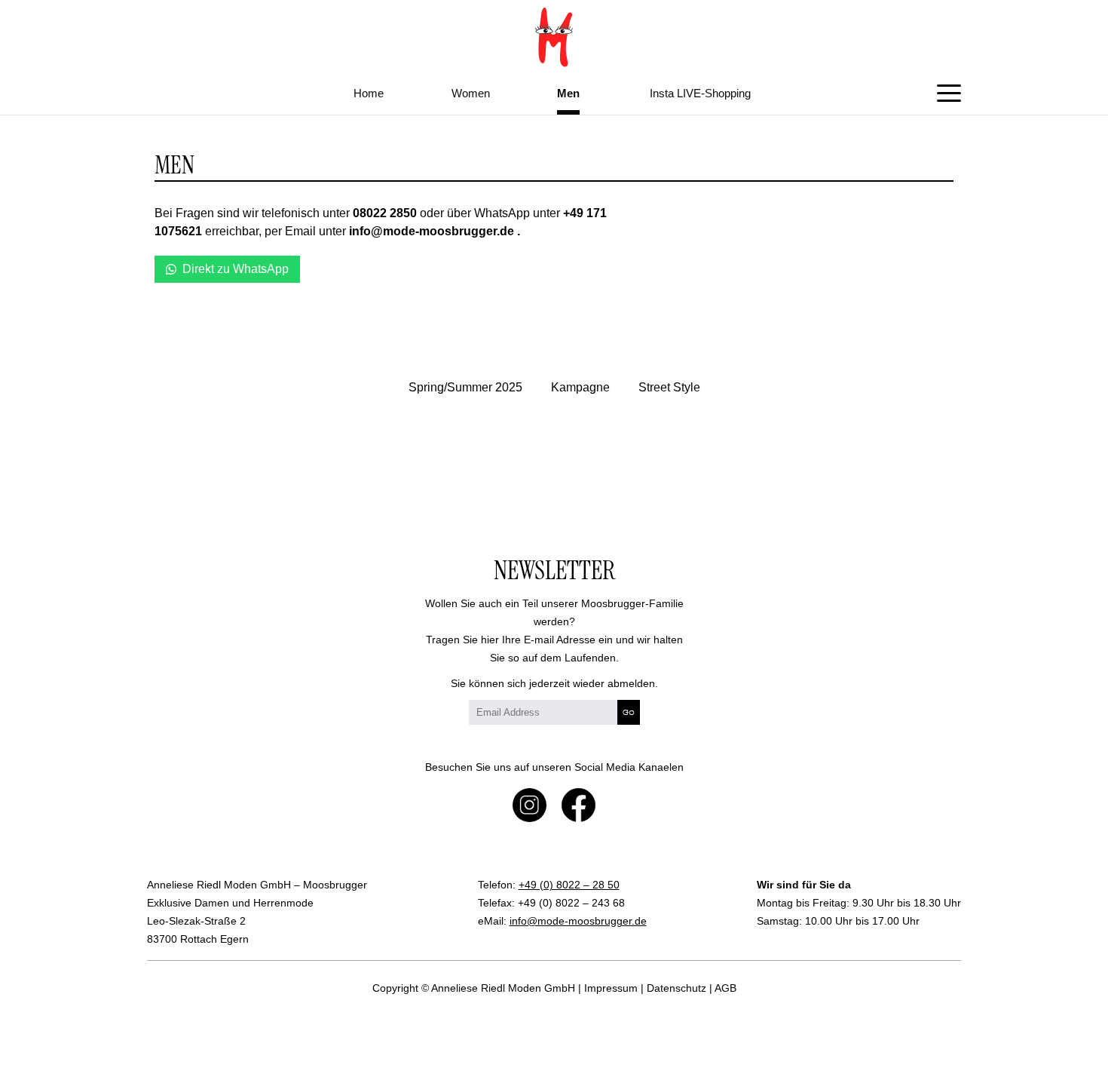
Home (369, 93)
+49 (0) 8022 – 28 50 (569, 885)
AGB (725, 988)
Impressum (611, 988)
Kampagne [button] (580, 387)
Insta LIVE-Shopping (700, 93)
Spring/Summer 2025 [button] (465, 387)
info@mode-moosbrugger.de (578, 921)
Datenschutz (676, 988)
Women (470, 93)
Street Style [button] (669, 387)
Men (568, 93)
